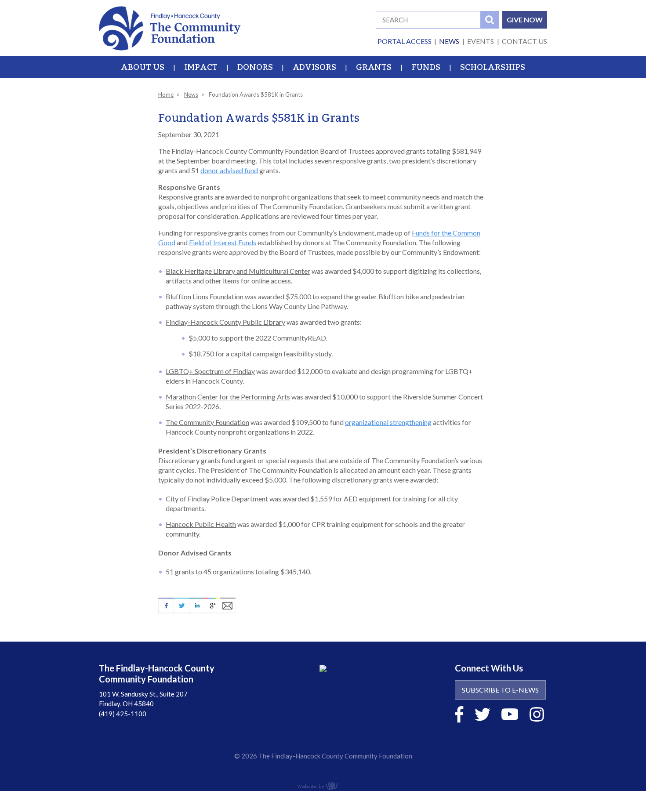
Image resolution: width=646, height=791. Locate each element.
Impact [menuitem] (201, 67)
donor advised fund (229, 170)
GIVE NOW (525, 19)
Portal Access (404, 41)
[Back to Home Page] (170, 27)
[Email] (228, 603)
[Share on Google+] (211, 603)
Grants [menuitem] (374, 67)
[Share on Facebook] (166, 603)
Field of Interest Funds (222, 242)
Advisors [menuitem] (314, 67)
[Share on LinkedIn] (196, 603)
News (449, 41)
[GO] (489, 20)
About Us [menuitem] (142, 67)
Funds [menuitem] (425, 67)
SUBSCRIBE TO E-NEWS (500, 690)
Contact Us (524, 41)
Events (480, 41)
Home (166, 94)
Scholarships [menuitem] (492, 67)
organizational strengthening (388, 422)
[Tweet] (181, 603)
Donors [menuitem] (255, 67)
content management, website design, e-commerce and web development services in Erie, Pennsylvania (323, 785)
